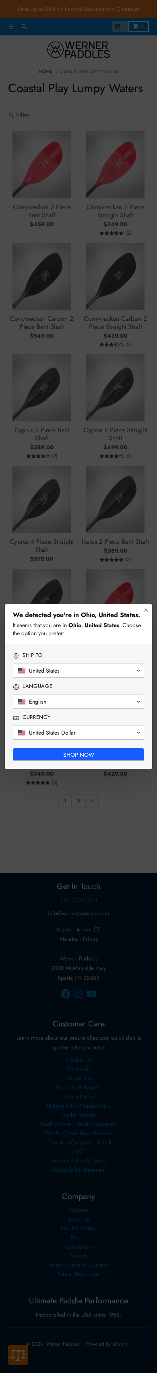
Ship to (33, 655)
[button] (78, 670)
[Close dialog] (146, 610)
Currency (36, 717)
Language (37, 686)
